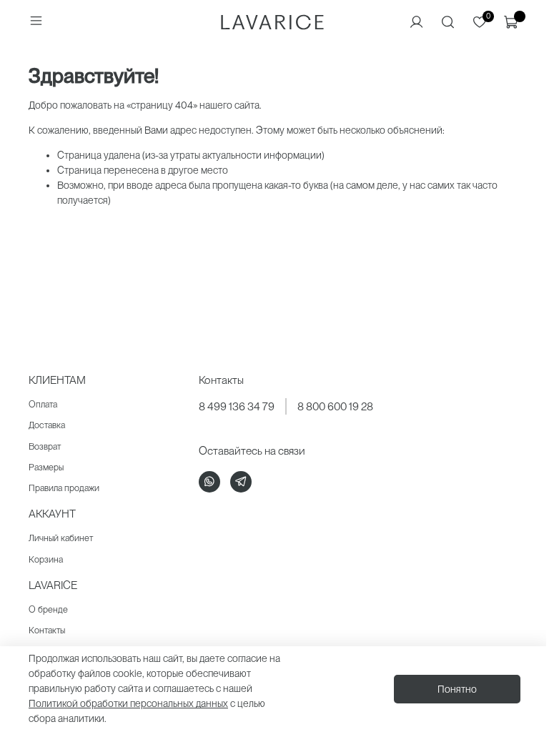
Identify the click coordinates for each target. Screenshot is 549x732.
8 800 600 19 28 (335, 406)
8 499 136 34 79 (236, 406)
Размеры (46, 467)
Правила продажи (64, 488)
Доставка (47, 425)
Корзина (46, 559)
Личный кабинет (61, 538)
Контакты (47, 630)
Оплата (43, 404)
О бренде (48, 609)
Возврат (45, 446)
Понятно (457, 689)
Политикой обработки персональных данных (128, 703)
